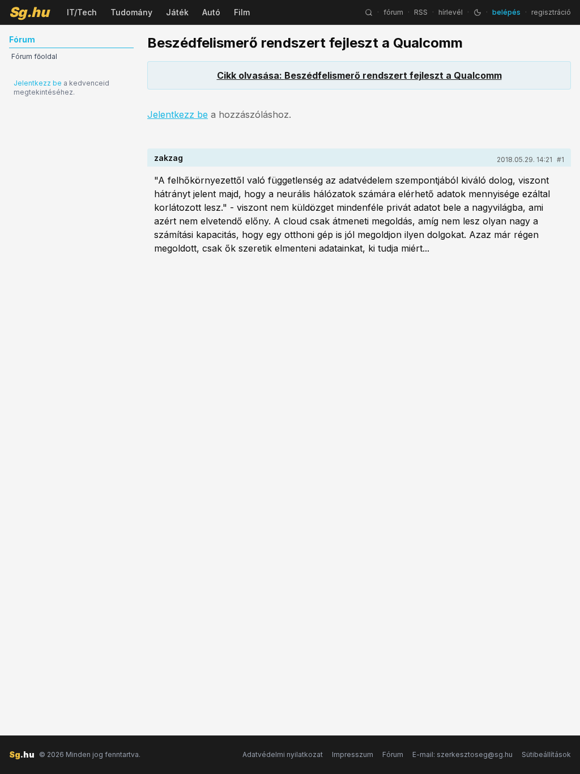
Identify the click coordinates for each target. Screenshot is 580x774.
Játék (177, 12)
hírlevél (450, 12)
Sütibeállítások (546, 754)
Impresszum (352, 754)
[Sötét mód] (477, 12)
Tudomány (131, 12)
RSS (421, 12)
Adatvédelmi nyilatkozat (282, 754)
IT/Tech (82, 12)
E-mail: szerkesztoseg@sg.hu (462, 754)
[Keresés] (369, 12)
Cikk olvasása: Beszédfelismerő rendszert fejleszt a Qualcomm (359, 75)
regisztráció (551, 12)
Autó (211, 12)
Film (242, 12)
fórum (393, 12)
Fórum (392, 754)
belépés (506, 12)
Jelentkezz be (38, 83)
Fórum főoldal (34, 56)
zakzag (168, 158)
